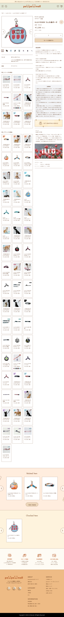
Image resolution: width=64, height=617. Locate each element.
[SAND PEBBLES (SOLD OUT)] (20, 108)
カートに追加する (48, 40)
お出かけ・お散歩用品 (45, 164)
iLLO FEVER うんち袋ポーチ (19, 13)
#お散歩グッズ (43, 166)
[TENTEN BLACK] (17, 108)
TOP (3, 13)
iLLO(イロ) (8, 13)
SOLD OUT (28, 337)
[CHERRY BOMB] (18, 108)
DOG (42, 18)
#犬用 (48, 166)
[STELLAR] (19, 108)
